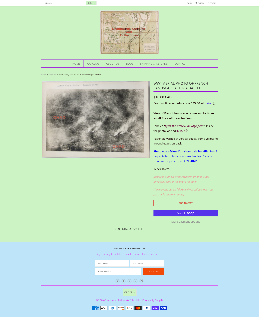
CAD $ (90, 3)
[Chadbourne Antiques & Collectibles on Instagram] (135, 281)
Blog (129, 63)
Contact (181, 63)
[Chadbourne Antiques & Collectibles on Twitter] (117, 281)
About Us (112, 63)
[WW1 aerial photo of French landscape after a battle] (96, 119)
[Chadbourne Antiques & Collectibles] (129, 33)
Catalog (93, 63)
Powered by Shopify (152, 300)
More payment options (185, 221)
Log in (189, 3)
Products (53, 74)
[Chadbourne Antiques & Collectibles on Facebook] (123, 281)
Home (76, 63)
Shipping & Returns (154, 63)
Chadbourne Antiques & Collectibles (122, 300)
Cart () (200, 3)
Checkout (212, 3)
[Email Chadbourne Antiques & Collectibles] (141, 281)
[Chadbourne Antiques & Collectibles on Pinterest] (129, 281)
